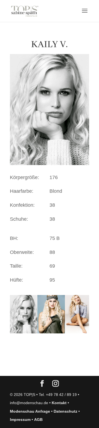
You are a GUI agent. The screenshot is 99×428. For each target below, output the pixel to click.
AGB (38, 419)
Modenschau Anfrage (30, 411)
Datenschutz (65, 411)
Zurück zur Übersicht (41, 366)
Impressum (20, 419)
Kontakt (59, 403)
